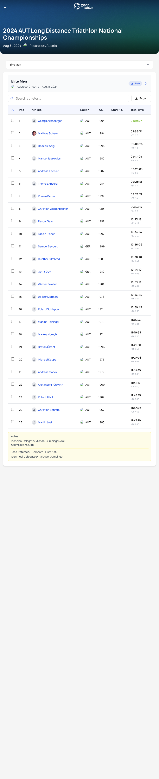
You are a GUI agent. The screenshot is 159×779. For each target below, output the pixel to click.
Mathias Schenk (48, 133)
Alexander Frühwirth (50, 384)
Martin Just (45, 422)
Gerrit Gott (44, 271)
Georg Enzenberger (50, 121)
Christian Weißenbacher (53, 209)
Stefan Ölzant (46, 347)
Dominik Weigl (46, 146)
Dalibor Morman (48, 296)
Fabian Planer (46, 234)
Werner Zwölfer (47, 284)
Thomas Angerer (48, 183)
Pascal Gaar (45, 221)
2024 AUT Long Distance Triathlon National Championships (63, 33)
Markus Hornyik (47, 334)
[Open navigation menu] (6, 6)
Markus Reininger (48, 322)
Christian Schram (49, 410)
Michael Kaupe (47, 359)
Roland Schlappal (48, 309)
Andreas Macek (47, 372)
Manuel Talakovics (49, 158)
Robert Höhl (45, 397)
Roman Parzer (46, 196)
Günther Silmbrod (49, 259)
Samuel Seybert (48, 246)
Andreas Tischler (48, 171)
